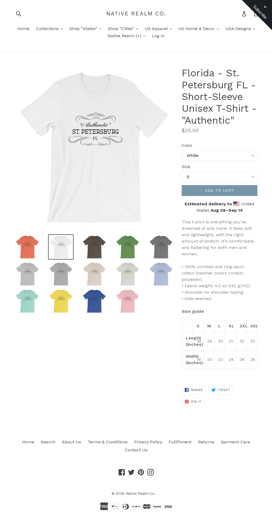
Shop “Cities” (121, 28)
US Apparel (157, 28)
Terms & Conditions (108, 441)
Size (186, 166)
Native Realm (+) (125, 35)
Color (187, 145)
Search (48, 441)
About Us (71, 441)
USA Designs (239, 28)
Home (23, 28)
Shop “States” (84, 28)
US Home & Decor (197, 28)
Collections (48, 28)
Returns (206, 441)
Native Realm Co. (136, 13)
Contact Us (136, 449)
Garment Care (235, 441)
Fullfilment (180, 441)
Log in (158, 35)
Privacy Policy (148, 441)
